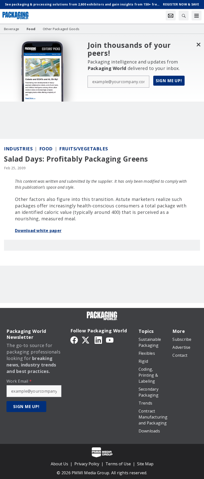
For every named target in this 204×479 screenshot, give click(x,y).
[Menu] (197, 15)
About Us (59, 464)
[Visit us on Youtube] (109, 339)
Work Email (19, 381)
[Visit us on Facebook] (74, 339)
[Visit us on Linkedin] (98, 339)
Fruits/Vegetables (83, 149)
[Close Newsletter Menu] (198, 44)
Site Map (145, 464)
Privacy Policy (86, 464)
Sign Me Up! (169, 80)
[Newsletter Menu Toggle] (171, 15)
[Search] (184, 15)
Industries (18, 149)
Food (46, 149)
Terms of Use (118, 464)
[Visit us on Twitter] (86, 339)
